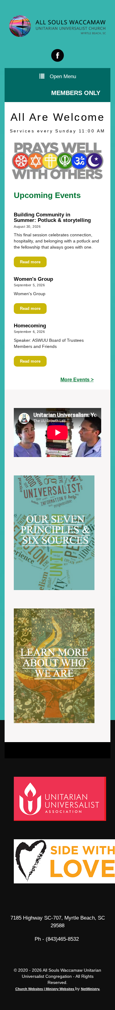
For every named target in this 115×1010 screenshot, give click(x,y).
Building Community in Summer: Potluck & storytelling (53, 217)
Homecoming (30, 326)
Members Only (75, 93)
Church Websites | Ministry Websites (45, 989)
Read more (30, 262)
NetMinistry (90, 989)
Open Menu (63, 76)
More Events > (77, 379)
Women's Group (33, 279)
